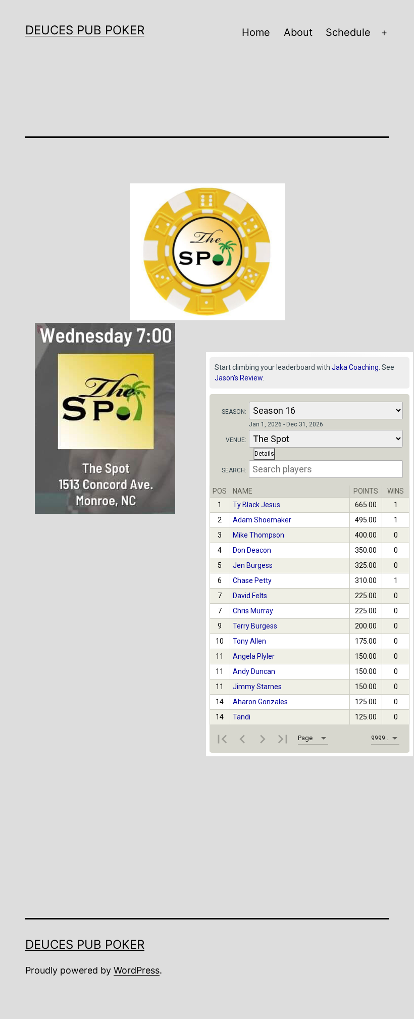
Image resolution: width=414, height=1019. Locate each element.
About (298, 32)
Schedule (348, 32)
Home (256, 32)
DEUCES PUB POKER (84, 30)
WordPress (137, 970)
